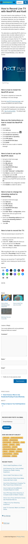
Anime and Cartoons (16, 437)
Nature (5, 451)
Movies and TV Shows (9, 449)
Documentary (13, 439)
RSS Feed (6, 523)
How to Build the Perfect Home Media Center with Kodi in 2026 (13, 479)
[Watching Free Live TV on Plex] (6, 311)
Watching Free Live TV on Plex (6, 317)
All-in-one (6, 437)
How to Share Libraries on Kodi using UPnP (5, 304)
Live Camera (7, 446)
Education (16, 442)
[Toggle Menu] (14, 2)
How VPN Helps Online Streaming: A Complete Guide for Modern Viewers (13, 494)
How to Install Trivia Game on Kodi (12, 475)
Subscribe (6, 427)
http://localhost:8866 (9, 111)
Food (22, 442)
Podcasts (19, 451)
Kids (18, 444)
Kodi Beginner (7, 2)
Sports (16, 453)
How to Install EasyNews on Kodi (12, 465)
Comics (6, 439)
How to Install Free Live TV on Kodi (17, 303)
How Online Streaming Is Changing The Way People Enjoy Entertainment (14, 484)
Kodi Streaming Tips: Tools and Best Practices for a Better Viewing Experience (13, 470)
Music (19, 449)
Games (5, 444)
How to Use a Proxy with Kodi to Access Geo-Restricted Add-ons (14, 498)
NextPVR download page (14, 101)
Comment (4, 334)
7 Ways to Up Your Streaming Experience (11, 503)
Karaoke (12, 444)
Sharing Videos (8, 453)
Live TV (15, 446)
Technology (7, 455)
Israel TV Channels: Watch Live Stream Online (14, 508)
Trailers (14, 455)
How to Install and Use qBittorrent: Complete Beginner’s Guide (12, 489)
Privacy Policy (21, 537)
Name (3, 359)
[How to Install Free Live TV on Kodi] (18, 298)
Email (3, 368)
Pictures (12, 451)
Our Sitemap (7, 516)
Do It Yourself (7, 442)
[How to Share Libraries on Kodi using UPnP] (6, 298)
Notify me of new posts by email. (12, 377)
